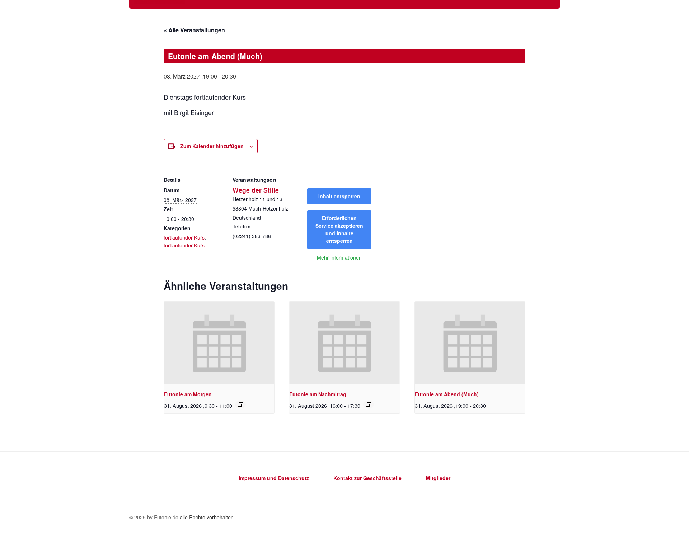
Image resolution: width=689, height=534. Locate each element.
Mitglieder (438, 478)
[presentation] (219, 343)
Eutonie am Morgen (188, 394)
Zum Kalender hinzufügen (212, 146)
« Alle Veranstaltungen (194, 30)
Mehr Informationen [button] (339, 258)
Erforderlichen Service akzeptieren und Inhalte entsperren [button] (339, 229)
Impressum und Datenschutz (274, 478)
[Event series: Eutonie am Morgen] (240, 404)
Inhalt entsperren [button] (339, 196)
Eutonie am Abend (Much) (447, 394)
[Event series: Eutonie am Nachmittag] (368, 404)
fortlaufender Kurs (184, 237)
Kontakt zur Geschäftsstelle (367, 478)
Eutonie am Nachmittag (317, 394)
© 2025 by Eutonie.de (154, 517)
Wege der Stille (256, 189)
